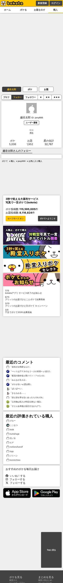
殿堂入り (13, 580)
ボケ (30, 89)
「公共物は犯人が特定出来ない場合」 (26, 402)
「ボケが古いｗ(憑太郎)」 (20, 384)
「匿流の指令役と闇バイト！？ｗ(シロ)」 (27, 375)
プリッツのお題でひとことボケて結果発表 (25, 298)
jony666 (22, 161)
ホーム (7, 9)
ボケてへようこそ (47, 218)
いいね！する (16, 475)
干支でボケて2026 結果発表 (18, 311)
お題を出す (39, 9)
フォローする (16, 479)
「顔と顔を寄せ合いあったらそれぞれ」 (27, 397)
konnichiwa (15, 460)
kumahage (14, 434)
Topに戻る (51, 550)
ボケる (23, 9)
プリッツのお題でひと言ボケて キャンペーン (26, 304)
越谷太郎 (11, 89)
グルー (13, 420)
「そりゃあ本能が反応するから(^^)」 (25, 406)
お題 (46, 89)
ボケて (5, 161)
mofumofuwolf (16, 447)
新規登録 (42, 3)
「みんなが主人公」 (18, 380)
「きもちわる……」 (18, 393)
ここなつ (14, 425)
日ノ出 (13, 438)
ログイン (55, 3)
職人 (13, 161)
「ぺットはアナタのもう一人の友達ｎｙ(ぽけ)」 (30, 371)
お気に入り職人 (35, 161)
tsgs (12, 451)
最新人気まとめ (45, 580)
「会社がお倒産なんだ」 (20, 367)
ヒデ (12, 442)
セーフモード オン (16, 218)
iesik (12, 429)
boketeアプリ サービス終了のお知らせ (23, 291)
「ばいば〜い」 (16, 388)
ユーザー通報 (31, 123)
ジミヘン (14, 455)
